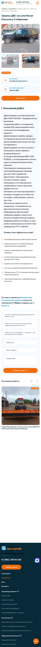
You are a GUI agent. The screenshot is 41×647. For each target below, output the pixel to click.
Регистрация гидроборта (10, 608)
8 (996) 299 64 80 (22, 2)
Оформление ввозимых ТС (11, 636)
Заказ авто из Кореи (8, 644)
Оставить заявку (19, 370)
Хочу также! (20, 98)
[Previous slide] (31, 381)
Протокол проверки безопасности (13, 626)
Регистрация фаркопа (9, 604)
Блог (3, 582)
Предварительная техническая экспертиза (17, 622)
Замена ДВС (5, 596)
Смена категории (7, 600)
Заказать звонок (11, 567)
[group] (20, 38)
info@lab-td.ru (5, 561)
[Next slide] (37, 381)
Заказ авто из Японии (9, 640)
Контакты (5, 586)
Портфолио (5, 578)
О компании (5, 574)
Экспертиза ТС (7, 618)
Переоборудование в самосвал (12, 613)
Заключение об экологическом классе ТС (16, 630)
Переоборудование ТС (10, 591)
